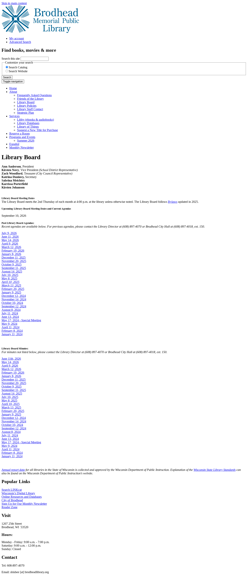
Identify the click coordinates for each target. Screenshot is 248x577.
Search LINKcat (12, 489)
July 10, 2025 (10, 275)
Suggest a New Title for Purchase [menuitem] (37, 130)
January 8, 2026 (11, 254)
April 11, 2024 (10, 327)
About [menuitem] (13, 91)
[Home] (40, 32)
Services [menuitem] (14, 116)
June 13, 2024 (10, 316)
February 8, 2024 (12, 330)
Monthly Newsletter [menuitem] (21, 147)
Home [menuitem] (13, 88)
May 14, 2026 (10, 240)
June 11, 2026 (10, 236)
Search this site (11, 58)
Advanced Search (20, 42)
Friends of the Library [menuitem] (30, 98)
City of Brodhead (12, 500)
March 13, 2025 (11, 407)
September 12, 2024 (14, 306)
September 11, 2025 (14, 268)
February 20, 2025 (13, 289)
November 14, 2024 (14, 299)
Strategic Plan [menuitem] (25, 112)
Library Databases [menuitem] (28, 123)
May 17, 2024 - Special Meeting (21, 320)
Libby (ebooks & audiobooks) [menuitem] (35, 119)
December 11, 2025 (14, 257)
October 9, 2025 (12, 264)
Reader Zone (9, 507)
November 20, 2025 (14, 261)
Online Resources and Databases (22, 496)
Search (7, 77)
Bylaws (172, 201)
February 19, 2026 (13, 250)
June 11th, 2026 (11, 358)
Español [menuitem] (14, 144)
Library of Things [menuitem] (28, 126)
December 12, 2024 (14, 296)
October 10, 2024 (12, 302)
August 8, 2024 (11, 309)
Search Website (18, 71)
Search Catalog (18, 67)
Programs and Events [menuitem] (22, 137)
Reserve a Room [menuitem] (19, 133)
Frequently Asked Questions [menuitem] (34, 95)
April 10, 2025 (11, 404)
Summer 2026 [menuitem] (25, 140)
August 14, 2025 (12, 271)
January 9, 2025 (11, 292)
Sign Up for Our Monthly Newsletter (24, 503)
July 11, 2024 (10, 313)
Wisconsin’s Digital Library (18, 493)
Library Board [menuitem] (25, 102)
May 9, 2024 (9, 323)
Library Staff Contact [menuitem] (30, 109)
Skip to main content (14, 3)
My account (16, 38)
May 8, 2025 (9, 278)
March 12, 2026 (11, 247)
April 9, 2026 (10, 243)
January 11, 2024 (12, 334)
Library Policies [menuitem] (26, 105)
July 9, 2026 (9, 233)
